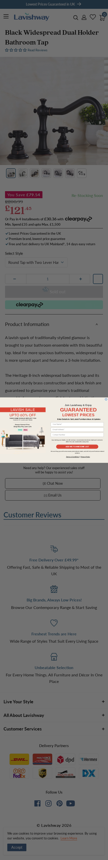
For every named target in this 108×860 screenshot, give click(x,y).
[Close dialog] (106, 399)
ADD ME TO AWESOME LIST (77, 446)
